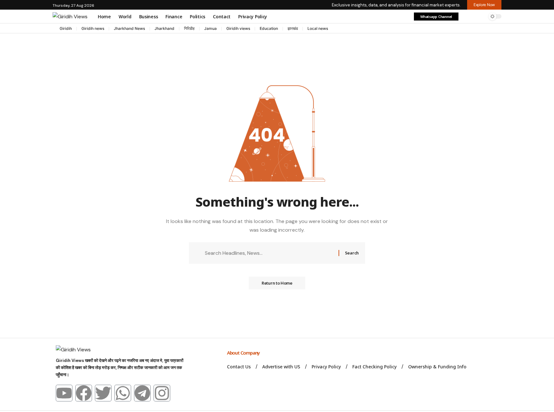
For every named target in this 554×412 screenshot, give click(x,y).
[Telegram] (492, 28)
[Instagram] (485, 28)
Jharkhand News (129, 28)
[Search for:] (269, 253)
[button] (467, 16)
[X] (472, 28)
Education (269, 28)
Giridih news (92, 28)
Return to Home (277, 283)
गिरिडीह (189, 28)
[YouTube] (479, 28)
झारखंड (293, 28)
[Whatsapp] (122, 393)
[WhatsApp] (498, 28)
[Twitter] (103, 393)
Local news (317, 28)
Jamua (210, 28)
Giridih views (238, 28)
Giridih (66, 28)
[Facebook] (466, 28)
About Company (244, 352)
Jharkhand (164, 28)
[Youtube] (64, 393)
